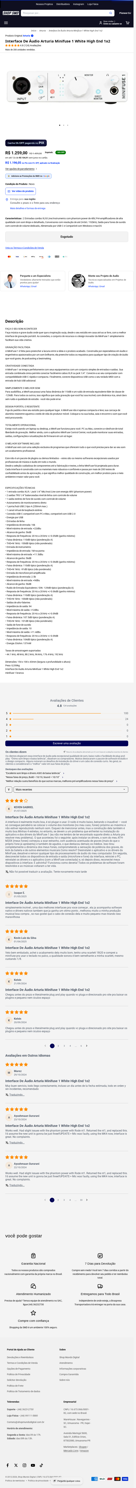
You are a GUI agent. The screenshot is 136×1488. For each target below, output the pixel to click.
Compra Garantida (69, 1374)
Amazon (84, 1450)
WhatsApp (25, 286)
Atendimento (66, 1363)
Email (33, 286)
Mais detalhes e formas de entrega (27, 208)
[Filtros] (8, 790)
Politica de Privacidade (18, 1374)
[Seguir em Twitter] (16, 1465)
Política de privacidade (38, 1481)
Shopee (83, 1447)
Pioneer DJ (125, 13)
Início (33, 30)
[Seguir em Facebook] (7, 1465)
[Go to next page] (87, 1046)
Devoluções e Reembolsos (20, 1357)
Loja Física (92, 4)
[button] (12, 45)
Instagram (78, 4)
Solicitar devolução (16, 1380)
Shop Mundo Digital (69, 1357)
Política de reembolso (15, 1481)
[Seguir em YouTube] (33, 1465)
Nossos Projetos (44, 4)
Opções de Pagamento (18, 1368)
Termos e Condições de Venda (22, 1363)
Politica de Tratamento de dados (23, 1391)
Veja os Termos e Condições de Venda (24, 247)
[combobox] (67, 13)
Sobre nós (64, 1380)
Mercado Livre (71, 1450)
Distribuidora (63, 4)
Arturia (42, 30)
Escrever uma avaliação (67, 743)
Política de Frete (15, 1385)
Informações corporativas (72, 1368)
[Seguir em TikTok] (41, 1465)
